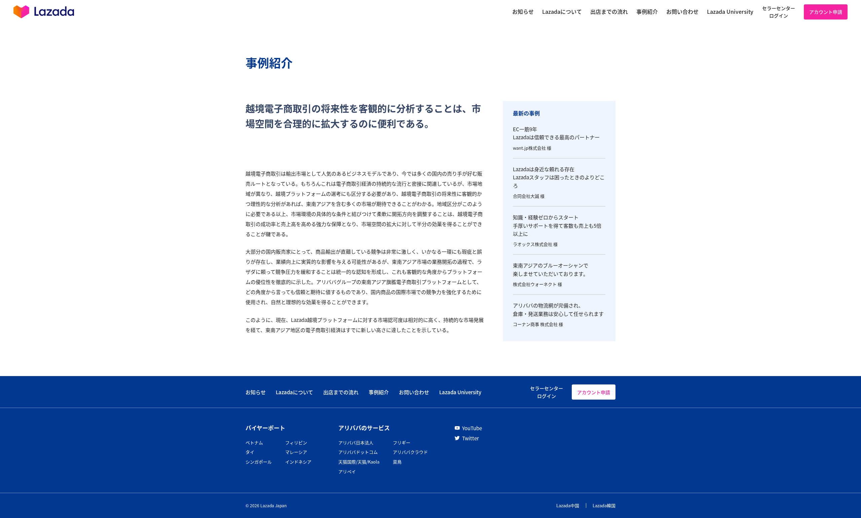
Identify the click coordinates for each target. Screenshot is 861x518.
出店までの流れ (341, 392)
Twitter (470, 438)
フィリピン (296, 442)
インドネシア (298, 461)
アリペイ (347, 471)
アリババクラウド (410, 452)
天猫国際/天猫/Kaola (358, 461)
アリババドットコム (358, 452)
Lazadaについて (294, 392)
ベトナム (254, 442)
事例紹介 (379, 392)
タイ (250, 452)
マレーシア (296, 452)
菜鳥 (397, 461)
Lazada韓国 (604, 505)
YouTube (472, 428)
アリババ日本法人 (355, 442)
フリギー (401, 442)
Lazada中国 (567, 505)
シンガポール (259, 461)
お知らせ (256, 392)
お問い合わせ (414, 392)
